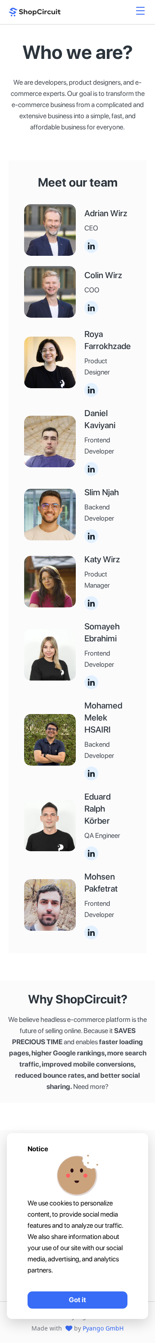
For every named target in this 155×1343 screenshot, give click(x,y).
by (99, 1328)
